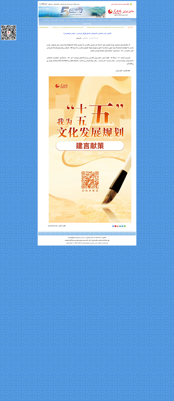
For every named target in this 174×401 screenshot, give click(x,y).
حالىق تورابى (78, 38)
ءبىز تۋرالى (50, 4)
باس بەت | (127, 20)
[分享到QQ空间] (120, 226)
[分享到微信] (125, 226)
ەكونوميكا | (54, 20)
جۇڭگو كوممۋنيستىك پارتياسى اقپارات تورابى (120, 4)
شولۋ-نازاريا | (91, 20)
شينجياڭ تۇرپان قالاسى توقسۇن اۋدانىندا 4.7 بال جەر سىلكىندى (42, 27)
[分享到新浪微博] (118, 226)
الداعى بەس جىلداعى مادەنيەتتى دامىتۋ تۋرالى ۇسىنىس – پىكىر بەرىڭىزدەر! (75, 27)
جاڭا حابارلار (130, 27)
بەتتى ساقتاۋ (76, 4)
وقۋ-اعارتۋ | (87, 24)
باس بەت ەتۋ (70, 4)
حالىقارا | (68, 20)
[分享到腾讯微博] (122, 226)
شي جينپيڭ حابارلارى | (116, 20)
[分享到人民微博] (115, 226)
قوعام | (61, 20)
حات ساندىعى (63, 4)
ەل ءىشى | (82, 20)
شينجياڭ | (75, 20)
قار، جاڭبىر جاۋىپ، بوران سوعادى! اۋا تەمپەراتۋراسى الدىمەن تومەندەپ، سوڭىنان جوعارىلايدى (113, 27)
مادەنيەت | (46, 20)
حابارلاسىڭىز (56, 4)
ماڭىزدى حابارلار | (102, 20)
